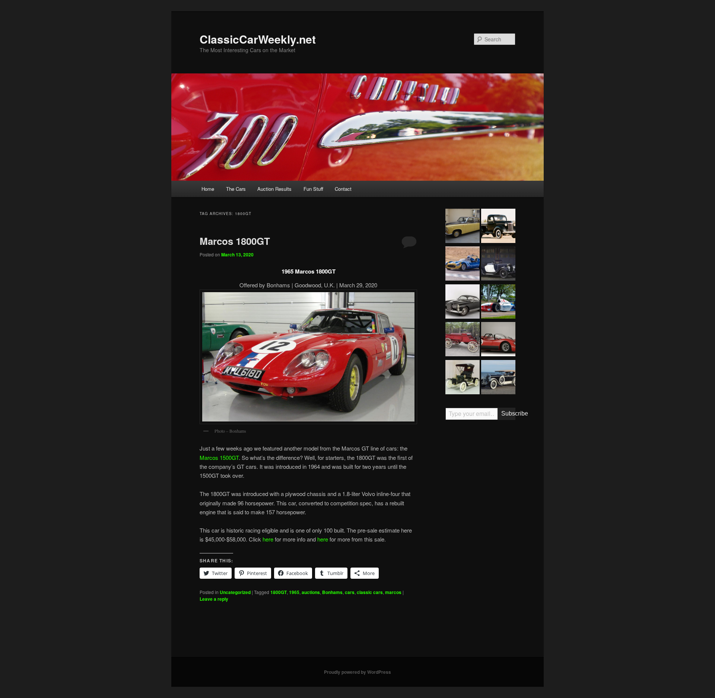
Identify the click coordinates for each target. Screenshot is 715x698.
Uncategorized (235, 592)
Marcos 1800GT (235, 241)
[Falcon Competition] (462, 264)
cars (350, 592)
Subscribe (508, 413)
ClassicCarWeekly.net (258, 39)
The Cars (236, 188)
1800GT (278, 592)
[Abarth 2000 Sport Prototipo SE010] (498, 340)
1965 (294, 592)
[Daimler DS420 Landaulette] (462, 227)
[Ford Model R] (462, 378)
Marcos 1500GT (219, 457)
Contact (343, 188)
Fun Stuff (313, 188)
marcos (393, 592)
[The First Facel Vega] (462, 302)
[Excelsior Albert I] (498, 264)
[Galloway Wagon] (462, 340)
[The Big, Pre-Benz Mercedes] (498, 378)
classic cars (370, 592)
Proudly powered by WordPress (357, 672)
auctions (311, 592)
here (268, 539)
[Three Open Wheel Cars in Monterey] (498, 302)
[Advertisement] (480, 541)
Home (207, 188)
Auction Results (274, 188)
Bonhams (332, 592)
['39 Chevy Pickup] (498, 227)
